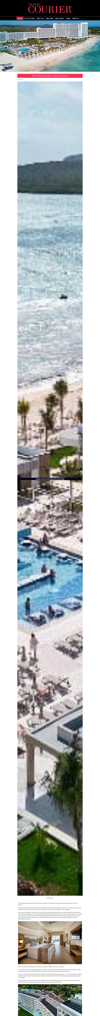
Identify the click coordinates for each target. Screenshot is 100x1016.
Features (19, 18)
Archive (68, 18)
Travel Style (40, 18)
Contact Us (75, 18)
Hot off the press (29, 18)
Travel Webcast (59, 18)
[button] (81, 18)
